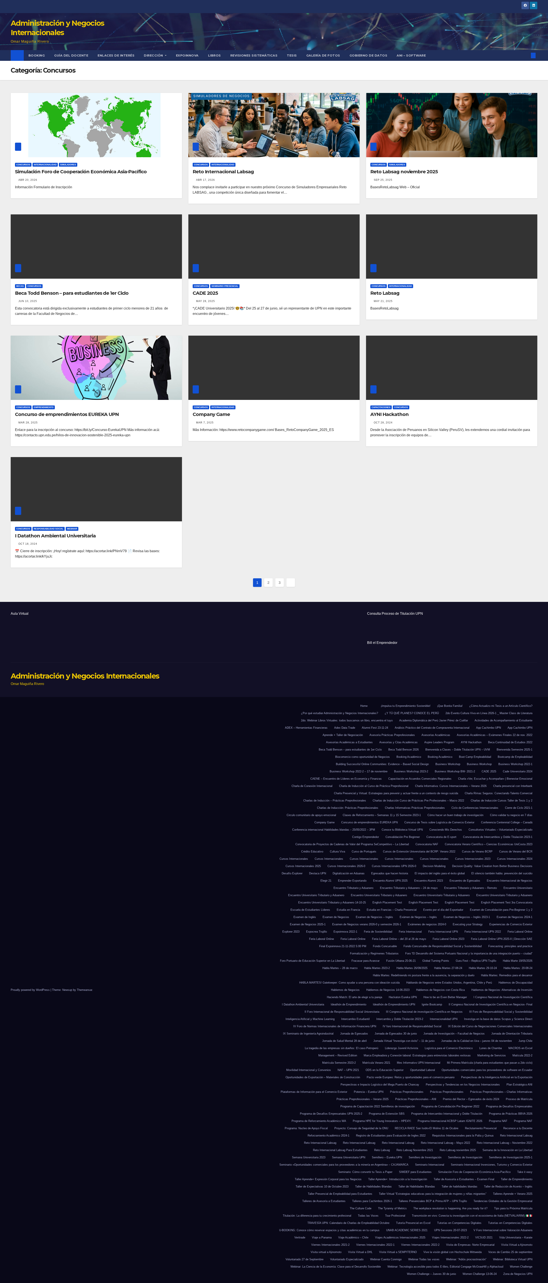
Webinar (72, 529)
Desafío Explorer (292, 873)
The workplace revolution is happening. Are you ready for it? (450, 1208)
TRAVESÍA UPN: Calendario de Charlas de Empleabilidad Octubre (348, 1223)
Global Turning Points (435, 960)
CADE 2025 (205, 293)
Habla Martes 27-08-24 (448, 968)
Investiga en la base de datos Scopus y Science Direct (498, 1019)
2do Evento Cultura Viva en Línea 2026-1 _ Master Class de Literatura (488, 713)
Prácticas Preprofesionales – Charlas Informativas (501, 1091)
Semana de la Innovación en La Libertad (507, 1150)
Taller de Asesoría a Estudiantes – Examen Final (464, 1179)
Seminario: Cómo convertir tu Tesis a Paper (365, 1172)
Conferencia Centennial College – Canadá (506, 822)
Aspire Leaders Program (439, 742)
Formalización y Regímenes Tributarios (374, 953)
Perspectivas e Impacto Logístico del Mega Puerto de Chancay (380, 1084)
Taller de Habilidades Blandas (373, 1186)
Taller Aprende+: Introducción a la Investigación (397, 1179)
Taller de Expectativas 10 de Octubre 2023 (322, 1186)
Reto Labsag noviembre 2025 (404, 172)
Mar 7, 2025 (205, 422)
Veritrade (299, 1237)
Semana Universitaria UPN (348, 1157)
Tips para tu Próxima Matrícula (513, 1208)
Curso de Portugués (364, 851)
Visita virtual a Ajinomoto (326, 1252)
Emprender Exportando (352, 880)
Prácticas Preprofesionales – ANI (415, 1099)
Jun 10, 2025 (27, 301)
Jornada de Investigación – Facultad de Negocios (454, 1033)
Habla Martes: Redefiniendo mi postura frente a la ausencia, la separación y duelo (423, 975)
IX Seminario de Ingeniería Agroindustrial (308, 1033)
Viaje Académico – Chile (353, 1237)
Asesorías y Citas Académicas (398, 742)
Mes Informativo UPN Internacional (418, 1062)
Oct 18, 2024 (27, 543)
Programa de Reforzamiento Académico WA (319, 1121)
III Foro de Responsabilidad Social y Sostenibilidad (500, 1011)
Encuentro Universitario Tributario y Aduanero (316, 895)
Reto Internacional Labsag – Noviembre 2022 (504, 1142)
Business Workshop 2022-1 (515, 764)
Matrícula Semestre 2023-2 (339, 1062)
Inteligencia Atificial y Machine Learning (310, 1019)
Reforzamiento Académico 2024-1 (328, 1135)
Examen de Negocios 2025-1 (308, 924)
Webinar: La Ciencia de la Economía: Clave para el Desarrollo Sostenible (335, 1266)
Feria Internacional (410, 931)
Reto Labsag (384, 293)
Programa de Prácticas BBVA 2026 (510, 1113)
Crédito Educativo (312, 851)
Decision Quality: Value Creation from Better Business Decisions (492, 866)
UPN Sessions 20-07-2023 (450, 1230)
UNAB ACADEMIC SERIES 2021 (406, 1230)
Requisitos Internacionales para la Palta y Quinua (462, 1135)
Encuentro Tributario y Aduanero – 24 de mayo (409, 888)
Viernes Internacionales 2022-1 (375, 1244)
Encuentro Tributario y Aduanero (353, 888)
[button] (526, 55)
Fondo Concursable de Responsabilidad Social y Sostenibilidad (443, 946)
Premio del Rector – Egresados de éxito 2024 (471, 1099)
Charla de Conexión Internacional (312, 786)
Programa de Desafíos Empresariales (509, 1106)
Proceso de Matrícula (519, 1099)
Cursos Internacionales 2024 (514, 858)
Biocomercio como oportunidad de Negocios (362, 756)
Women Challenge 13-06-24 (480, 1274)
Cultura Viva (337, 851)
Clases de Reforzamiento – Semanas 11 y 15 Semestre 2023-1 (382, 815)
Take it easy (524, 1172)
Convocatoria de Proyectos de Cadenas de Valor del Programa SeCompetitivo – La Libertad (352, 844)
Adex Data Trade (344, 727)
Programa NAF (498, 1121)
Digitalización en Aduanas (349, 873)
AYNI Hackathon (389, 414)
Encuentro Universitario (517, 888)
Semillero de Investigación (425, 1157)
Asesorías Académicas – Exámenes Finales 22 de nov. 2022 (494, 735)
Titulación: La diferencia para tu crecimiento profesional (317, 1215)
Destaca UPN (317, 873)
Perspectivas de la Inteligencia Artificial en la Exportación (496, 1077)
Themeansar (84, 989)
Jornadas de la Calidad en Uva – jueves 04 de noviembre (476, 1040)
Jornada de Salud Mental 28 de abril (344, 1040)
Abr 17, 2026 (205, 179)
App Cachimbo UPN (488, 727)
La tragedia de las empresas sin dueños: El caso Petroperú (341, 1048)
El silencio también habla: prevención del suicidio (501, 873)
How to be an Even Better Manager (445, 997)
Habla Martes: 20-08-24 (517, 968)
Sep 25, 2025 (383, 179)
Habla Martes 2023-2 (377, 968)
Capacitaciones (381, 407)
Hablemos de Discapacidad (515, 982)
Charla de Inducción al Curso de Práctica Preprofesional (373, 786)
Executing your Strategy (468, 924)
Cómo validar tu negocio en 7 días (511, 815)
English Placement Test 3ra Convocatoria (506, 902)
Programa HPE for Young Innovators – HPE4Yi (382, 1121)
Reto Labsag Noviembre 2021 (414, 1150)
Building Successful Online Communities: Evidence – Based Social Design (382, 764)
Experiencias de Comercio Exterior (510, 924)
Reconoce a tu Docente (517, 1128)
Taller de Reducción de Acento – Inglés (508, 1186)
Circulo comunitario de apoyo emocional (311, 815)
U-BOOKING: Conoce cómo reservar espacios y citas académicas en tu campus (329, 1230)
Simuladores (68, 164)
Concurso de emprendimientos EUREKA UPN (67, 414)
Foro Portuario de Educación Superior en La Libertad (312, 960)
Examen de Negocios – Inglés (374, 917)
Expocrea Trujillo (316, 931)
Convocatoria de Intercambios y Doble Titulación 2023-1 (497, 837)
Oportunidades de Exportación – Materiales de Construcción (323, 1077)
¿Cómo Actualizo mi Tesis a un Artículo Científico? (500, 705)
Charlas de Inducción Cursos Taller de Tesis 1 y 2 (501, 800)
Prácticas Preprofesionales (406, 1091)
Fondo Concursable (385, 946)
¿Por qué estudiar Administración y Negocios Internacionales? (339, 713)
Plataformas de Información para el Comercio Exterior (314, 1091)
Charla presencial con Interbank (512, 786)
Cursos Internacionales (294, 858)
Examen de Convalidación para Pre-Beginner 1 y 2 (501, 909)
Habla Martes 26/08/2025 (411, 968)
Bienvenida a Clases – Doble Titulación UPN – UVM (457, 749)
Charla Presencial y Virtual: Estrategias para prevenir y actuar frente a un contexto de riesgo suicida (396, 793)
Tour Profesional (395, 1215)
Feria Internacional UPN (443, 931)
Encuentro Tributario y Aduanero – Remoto (470, 888)
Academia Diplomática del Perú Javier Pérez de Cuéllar (433, 720)
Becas (20, 286)
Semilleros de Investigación (465, 1157)
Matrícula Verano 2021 (376, 1062)
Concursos (23, 164)
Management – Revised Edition (337, 1055)
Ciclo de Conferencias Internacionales (474, 807)
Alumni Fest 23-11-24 (375, 727)
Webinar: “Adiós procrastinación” (466, 1259)
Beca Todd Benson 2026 (403, 749)
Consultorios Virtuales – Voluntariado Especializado (500, 829)
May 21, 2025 (383, 301)
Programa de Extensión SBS (387, 1113)
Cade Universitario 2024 (517, 771)
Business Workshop (447, 764)
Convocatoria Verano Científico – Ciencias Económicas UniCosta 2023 (488, 844)
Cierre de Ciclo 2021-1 (518, 807)
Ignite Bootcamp (432, 1004)
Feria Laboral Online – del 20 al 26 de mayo (399, 939)
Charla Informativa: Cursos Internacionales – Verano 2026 (451, 786)
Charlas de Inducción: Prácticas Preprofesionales (347, 807)
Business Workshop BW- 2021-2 (455, 771)
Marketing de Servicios (491, 1055)
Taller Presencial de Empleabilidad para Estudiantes (340, 1193)
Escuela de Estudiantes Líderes (310, 909)
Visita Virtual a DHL (360, 1252)
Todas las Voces (368, 1215)
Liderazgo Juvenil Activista (401, 1048)
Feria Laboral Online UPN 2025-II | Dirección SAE (501, 939)
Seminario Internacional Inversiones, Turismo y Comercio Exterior (491, 1164)
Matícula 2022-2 (522, 1055)
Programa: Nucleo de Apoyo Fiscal (306, 1128)
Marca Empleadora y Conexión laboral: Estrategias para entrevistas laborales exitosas (417, 1055)
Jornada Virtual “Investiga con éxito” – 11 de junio (404, 1040)
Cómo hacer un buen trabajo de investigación (455, 815)
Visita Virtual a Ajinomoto (516, 1244)
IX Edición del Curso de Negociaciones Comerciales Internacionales (490, 1026)
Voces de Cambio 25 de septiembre (510, 1252)
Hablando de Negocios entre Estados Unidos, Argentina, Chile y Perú (449, 982)
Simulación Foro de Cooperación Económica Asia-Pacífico (81, 172)
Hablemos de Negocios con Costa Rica (440, 989)
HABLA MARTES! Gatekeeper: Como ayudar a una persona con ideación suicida (349, 982)
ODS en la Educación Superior (385, 1070)
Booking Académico (408, 756)
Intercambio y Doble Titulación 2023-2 (399, 1019)
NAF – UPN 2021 (348, 1070)
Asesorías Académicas (435, 735)
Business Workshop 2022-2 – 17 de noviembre (358, 771)
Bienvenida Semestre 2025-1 (514, 749)
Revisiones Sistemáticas (254, 55)
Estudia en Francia (348, 909)
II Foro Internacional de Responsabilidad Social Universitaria (342, 1011)
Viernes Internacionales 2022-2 (420, 1244)
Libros (214, 55)
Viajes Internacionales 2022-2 (450, 1237)
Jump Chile (525, 1040)
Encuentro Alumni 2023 (428, 880)
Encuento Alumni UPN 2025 (390, 880)
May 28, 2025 (205, 301)
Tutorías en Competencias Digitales (459, 1223)
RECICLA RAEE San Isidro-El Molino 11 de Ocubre (426, 1128)
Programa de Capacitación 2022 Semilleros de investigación (377, 1106)
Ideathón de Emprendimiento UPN (394, 1004)
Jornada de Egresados (354, 1033)
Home (364, 705)
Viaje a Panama (322, 1237)
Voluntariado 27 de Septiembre (304, 1259)
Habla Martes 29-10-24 (483, 968)
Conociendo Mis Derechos (445, 829)
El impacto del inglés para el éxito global (440, 873)
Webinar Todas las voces (423, 1259)
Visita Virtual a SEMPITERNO (398, 1252)
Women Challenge (521, 1266)
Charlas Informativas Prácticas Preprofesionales (415, 807)
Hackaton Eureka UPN (403, 997)
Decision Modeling (434, 866)
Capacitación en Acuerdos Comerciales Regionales (419, 778)
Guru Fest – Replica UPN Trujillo (476, 960)
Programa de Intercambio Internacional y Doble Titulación (446, 1113)
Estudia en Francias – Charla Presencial (392, 909)
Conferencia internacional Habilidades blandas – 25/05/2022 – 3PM (333, 829)
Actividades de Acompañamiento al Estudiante (503, 720)
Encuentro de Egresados (465, 880)
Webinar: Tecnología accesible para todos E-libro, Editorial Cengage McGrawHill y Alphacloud (445, 1266)
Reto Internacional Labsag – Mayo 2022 (445, 1142)
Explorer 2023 (290, 931)
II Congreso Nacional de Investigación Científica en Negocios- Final (490, 1004)
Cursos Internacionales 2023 (472, 858)
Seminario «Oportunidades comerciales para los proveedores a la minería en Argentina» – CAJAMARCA (343, 1164)
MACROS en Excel (520, 1048)
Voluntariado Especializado (346, 1259)
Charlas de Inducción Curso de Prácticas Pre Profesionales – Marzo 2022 (418, 800)
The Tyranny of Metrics (392, 1208)
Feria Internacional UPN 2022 (483, 931)
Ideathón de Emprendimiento (348, 1004)
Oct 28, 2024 (383, 422)
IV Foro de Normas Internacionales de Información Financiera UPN (334, 1026)
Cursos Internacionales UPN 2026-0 (394, 866)
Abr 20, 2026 (27, 179)
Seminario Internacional (429, 1164)
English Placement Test (387, 902)
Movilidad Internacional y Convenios (308, 1070)
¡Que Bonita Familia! (450, 705)
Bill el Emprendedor (382, 642)
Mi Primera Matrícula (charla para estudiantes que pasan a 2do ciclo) (489, 1062)
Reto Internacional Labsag (223, 172)
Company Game (211, 414)
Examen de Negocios (336, 917)
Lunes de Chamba (490, 1048)
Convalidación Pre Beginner (403, 837)
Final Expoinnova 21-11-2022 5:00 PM (342, 946)
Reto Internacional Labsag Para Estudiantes (340, 1150)
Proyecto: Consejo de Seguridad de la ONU (361, 1128)
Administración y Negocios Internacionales (85, 675)
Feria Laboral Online (520, 931)
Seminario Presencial (224, 286)
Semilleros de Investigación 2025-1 (510, 1157)
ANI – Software (411, 55)
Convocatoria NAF (426, 844)
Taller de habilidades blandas (459, 1186)
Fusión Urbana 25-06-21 (401, 960)
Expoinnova (187, 55)
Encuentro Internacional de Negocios (509, 880)
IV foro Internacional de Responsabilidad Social (412, 1026)
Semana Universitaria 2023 (308, 1157)
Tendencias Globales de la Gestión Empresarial (503, 1201)
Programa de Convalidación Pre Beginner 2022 (450, 1106)
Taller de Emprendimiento (516, 1179)
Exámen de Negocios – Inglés (418, 917)
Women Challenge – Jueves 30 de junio (431, 1274)
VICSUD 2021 (484, 1237)
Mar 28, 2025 (28, 422)
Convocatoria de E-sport (441, 837)
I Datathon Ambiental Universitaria (55, 536)
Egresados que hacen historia (389, 873)
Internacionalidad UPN (443, 1019)
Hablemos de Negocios (345, 989)
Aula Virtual (19, 613)
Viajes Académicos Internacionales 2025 (400, 1237)
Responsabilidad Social (48, 529)
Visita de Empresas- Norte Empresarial (470, 1244)
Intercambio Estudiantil (355, 1019)
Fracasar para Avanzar (365, 960)
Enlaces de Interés (116, 55)
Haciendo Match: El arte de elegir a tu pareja (354, 997)
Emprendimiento (44, 407)
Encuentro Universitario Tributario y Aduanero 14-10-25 (332, 902)
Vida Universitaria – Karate (515, 1237)
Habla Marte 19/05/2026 (517, 960)
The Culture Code (360, 1208)
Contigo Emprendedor (365, 837)
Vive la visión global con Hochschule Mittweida (452, 1252)
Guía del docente (71, 55)
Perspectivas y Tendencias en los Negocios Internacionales (463, 1084)
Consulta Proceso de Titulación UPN (395, 613)
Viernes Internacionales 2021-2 (330, 1244)
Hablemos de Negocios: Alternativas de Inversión (501, 989)
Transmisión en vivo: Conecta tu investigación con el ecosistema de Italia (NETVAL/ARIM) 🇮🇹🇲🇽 (472, 1215)
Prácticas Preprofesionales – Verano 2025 (363, 1099)
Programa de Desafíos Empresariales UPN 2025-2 (331, 1113)
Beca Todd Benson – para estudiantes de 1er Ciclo (71, 293)
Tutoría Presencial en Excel (413, 1223)
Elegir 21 (325, 880)
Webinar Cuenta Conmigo (386, 1259)
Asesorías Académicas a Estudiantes (349, 742)
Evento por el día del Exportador (443, 909)
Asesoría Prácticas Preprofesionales (392, 735)
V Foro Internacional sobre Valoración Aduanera (503, 1230)
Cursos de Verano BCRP (477, 851)
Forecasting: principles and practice (510, 946)
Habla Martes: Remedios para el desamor (506, 975)
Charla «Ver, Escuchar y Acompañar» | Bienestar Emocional (495, 778)
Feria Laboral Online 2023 (448, 939)
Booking (36, 55)
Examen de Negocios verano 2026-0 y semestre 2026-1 (366, 924)
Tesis (292, 55)
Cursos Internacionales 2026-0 (346, 866)
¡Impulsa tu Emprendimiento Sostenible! (405, 705)
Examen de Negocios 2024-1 (514, 917)
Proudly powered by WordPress (31, 989)
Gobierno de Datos (368, 55)
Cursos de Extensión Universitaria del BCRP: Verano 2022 (419, 851)
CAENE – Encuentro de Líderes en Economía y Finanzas (346, 778)
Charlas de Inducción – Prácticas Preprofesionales (334, 800)
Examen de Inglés (304, 917)
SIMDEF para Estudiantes (415, 1172)
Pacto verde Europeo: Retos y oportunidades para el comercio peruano (410, 1077)
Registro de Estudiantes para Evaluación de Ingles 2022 (391, 1135)
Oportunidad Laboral (422, 1070)
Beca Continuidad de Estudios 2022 (510, 742)
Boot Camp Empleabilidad (475, 756)
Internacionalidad (45, 164)
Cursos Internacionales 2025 (303, 866)
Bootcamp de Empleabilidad (515, 756)
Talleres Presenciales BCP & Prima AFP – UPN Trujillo (433, 1201)
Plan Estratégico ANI (519, 1084)
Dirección (154, 55)
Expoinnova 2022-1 (345, 931)
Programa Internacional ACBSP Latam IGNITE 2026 (450, 1121)
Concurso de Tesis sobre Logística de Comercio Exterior (439, 822)
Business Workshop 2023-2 (411, 771)
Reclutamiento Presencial (481, 1128)
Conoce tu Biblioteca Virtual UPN (402, 829)
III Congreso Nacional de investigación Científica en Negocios (424, 1011)
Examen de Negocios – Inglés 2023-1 (467, 917)
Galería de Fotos (323, 55)
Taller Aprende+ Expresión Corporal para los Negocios (328, 1179)
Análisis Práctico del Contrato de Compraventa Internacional (432, 727)
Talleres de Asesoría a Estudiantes (323, 1201)
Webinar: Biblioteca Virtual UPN (512, 1259)
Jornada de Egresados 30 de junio (396, 1033)
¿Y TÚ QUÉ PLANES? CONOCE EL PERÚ (412, 713)
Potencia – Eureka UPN (368, 1091)
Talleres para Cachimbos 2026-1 (372, 1201)
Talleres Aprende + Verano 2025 (512, 1193)
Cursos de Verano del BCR (515, 851)
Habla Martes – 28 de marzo (339, 968)
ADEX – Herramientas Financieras (306, 727)
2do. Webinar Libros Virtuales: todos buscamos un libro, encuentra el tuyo (347, 720)
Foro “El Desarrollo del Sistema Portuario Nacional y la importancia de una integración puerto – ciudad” (468, 953)
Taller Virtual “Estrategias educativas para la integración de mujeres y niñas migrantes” (432, 1193)
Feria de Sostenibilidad (378, 931)
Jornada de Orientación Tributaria (511, 1033)
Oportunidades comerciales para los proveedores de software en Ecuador (487, 1070)
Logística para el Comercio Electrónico (449, 1048)
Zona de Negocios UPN (517, 1274)
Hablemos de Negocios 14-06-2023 (388, 989)
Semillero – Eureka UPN (387, 1157)
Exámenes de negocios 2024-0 (427, 924)
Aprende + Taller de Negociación (343, 735)
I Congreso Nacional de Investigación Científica (503, 997)
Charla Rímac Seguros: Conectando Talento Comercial (498, 793)
